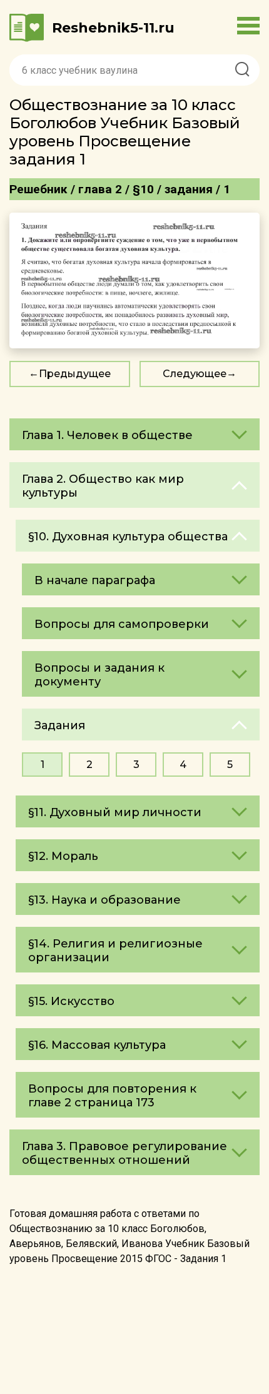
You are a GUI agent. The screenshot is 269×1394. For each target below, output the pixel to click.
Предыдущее (75, 374)
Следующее (194, 374)
